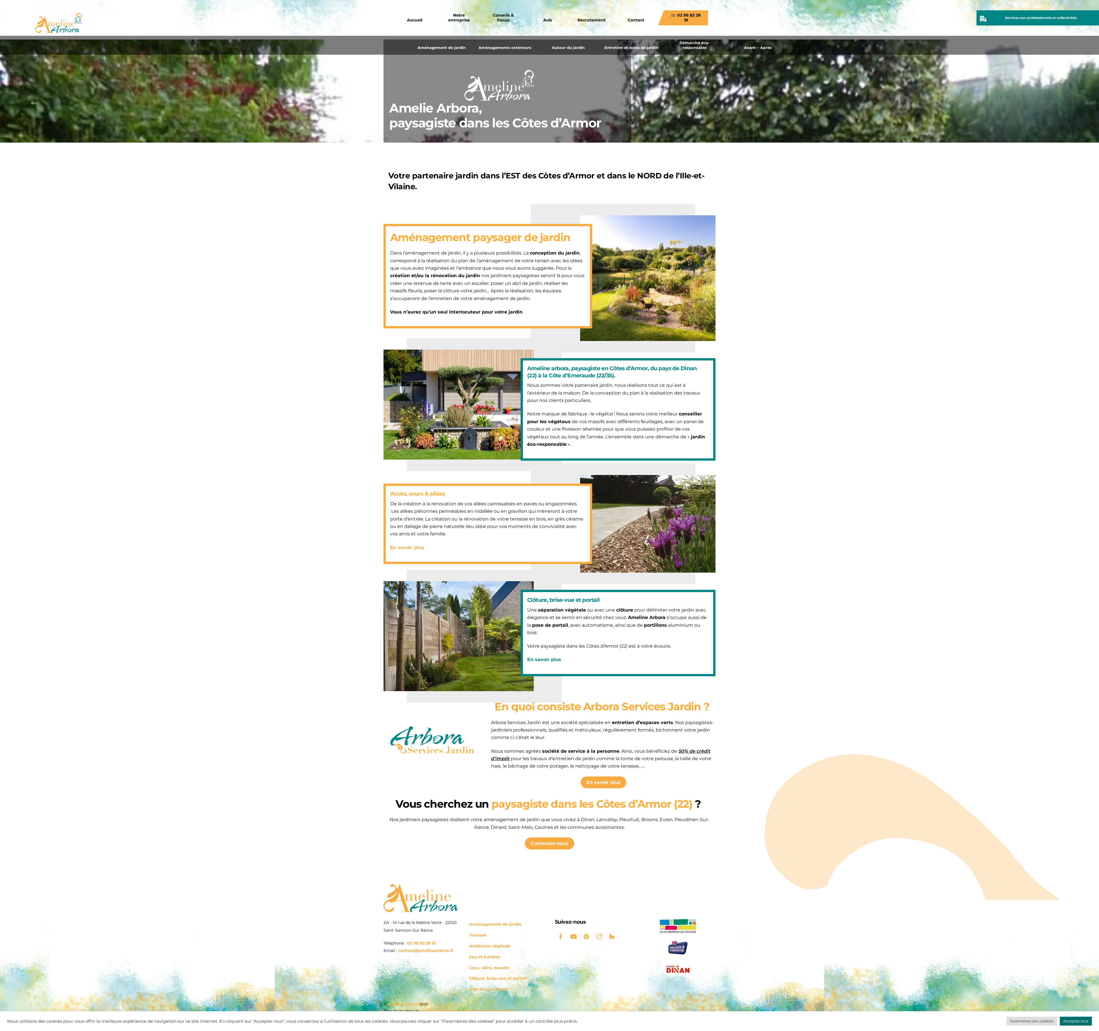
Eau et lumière (484, 956)
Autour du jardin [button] (568, 47)
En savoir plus (407, 547)
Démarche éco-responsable (694, 45)
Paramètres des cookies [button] (1031, 1021)
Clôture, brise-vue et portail (498, 978)
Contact (636, 20)
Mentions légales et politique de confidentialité (469, 1010)
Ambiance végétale (489, 946)
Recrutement (592, 20)
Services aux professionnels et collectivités (1041, 18)
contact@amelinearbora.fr (425, 950)
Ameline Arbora (403, 1004)
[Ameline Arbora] (421, 910)
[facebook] (560, 936)
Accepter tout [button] (1075, 1021)
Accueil (414, 20)
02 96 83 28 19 (688, 18)
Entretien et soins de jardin (631, 47)
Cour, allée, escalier (489, 967)
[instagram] (599, 936)
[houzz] (612, 936)
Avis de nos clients (488, 989)
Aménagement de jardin (442, 47)
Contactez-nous (549, 843)
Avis (547, 20)
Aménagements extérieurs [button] (505, 47)
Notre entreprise (459, 18)
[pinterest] (586, 936)
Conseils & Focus (503, 18)
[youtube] (573, 936)
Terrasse (477, 935)
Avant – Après (758, 47)
